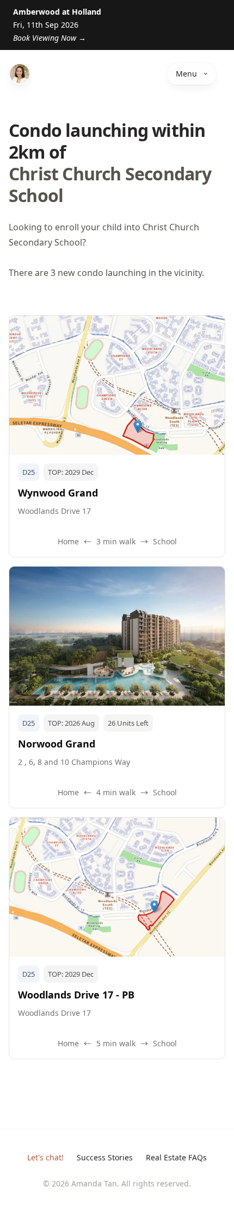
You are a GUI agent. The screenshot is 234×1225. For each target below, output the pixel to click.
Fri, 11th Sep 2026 (57, 25)
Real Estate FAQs (176, 1157)
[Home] (19, 74)
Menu (186, 73)
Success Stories (105, 1157)
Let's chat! (45, 1157)
